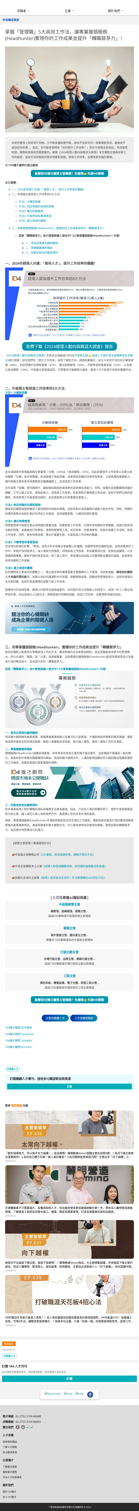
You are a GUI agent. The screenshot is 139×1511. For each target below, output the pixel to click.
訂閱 (69, 1379)
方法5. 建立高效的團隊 (32, 221)
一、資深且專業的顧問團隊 (41, 243)
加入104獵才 (9, 1496)
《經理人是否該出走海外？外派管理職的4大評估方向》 (72, 878)
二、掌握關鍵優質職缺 (39, 248)
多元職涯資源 (10, 1452)
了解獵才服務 (10, 1466)
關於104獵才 (9, 1491)
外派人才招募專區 (12, 1477)
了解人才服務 (10, 1447)
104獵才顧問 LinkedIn (18, 1040)
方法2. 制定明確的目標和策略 (36, 206)
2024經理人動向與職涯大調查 (26, 355)
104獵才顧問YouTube (18, 1047)
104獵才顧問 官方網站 (18, 1027)
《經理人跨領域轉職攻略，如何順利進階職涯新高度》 (74, 866)
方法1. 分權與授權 (30, 202)
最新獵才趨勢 (10, 1471)
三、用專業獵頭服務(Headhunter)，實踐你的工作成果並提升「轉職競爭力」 (58, 228)
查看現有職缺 (10, 1441)
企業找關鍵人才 (55, 1018)
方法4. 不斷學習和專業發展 (35, 216)
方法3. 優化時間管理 (31, 211)
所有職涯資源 (11, 20)
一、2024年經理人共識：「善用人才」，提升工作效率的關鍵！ (49, 189)
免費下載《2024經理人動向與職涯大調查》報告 (69, 346)
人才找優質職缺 (83, 1018)
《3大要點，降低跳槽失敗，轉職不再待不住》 (67, 854)
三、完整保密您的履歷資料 (41, 252)
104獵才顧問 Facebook (19, 1034)
